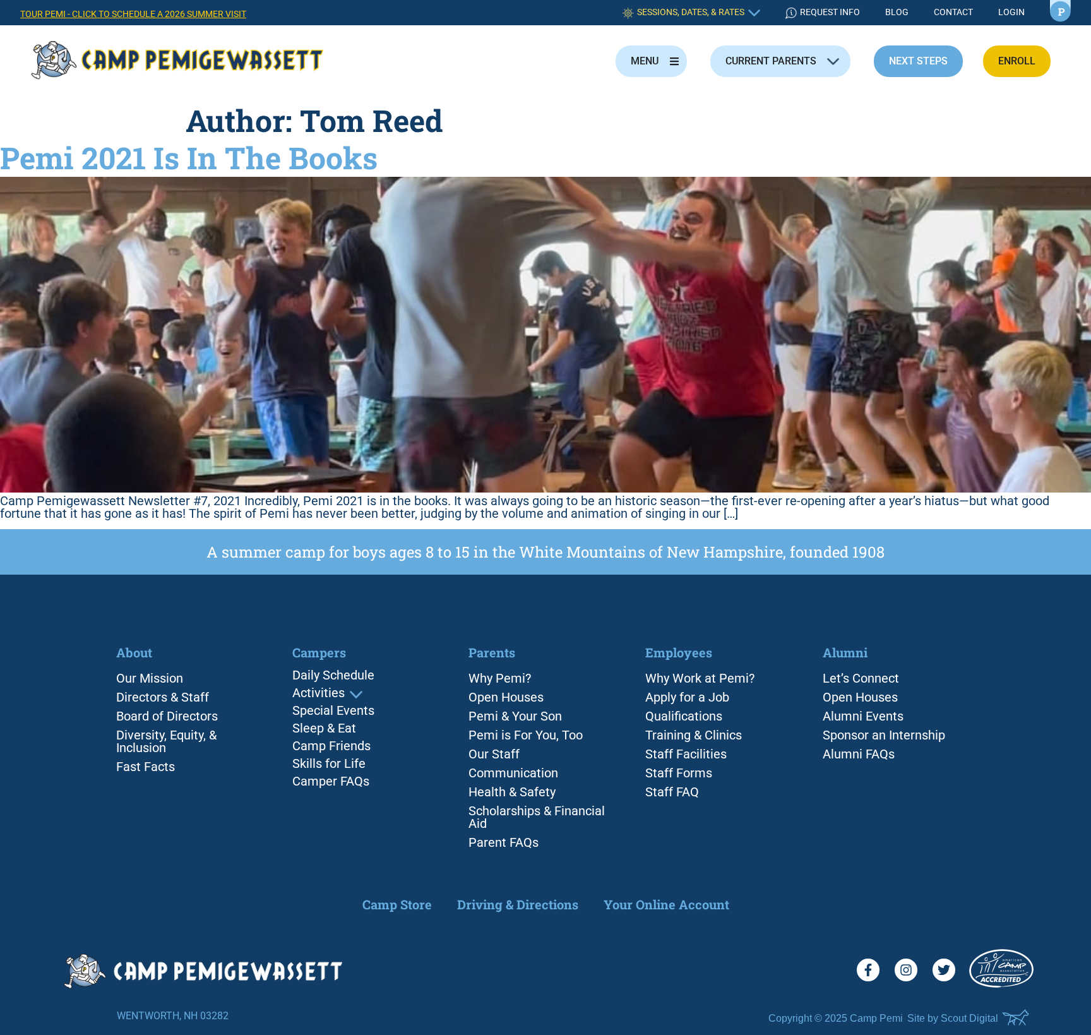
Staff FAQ (672, 791)
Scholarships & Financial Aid (536, 817)
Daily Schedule (333, 676)
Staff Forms (678, 773)
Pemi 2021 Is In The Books (189, 157)
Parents (491, 652)
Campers (319, 653)
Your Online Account (666, 904)
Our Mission (149, 678)
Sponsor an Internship (884, 735)
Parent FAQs (503, 842)
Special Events (333, 711)
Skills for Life (329, 764)
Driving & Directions (517, 904)
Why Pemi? (499, 678)
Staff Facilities (686, 754)
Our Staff (494, 754)
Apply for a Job (687, 697)
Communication (513, 773)
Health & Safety (512, 791)
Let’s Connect (861, 678)
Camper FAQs (330, 782)
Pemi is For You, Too (525, 735)
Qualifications (683, 716)
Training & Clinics (693, 735)
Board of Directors (167, 716)
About (134, 652)
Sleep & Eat (324, 729)
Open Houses (506, 697)
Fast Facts (145, 766)
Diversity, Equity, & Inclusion (166, 741)
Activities (318, 693)
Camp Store (397, 904)
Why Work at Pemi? (699, 678)
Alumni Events (863, 716)
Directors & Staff (162, 697)
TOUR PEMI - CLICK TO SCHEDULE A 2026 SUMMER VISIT (133, 14)
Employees (678, 652)
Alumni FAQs (859, 754)
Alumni (845, 652)
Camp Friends (331, 746)
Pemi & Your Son (515, 716)
